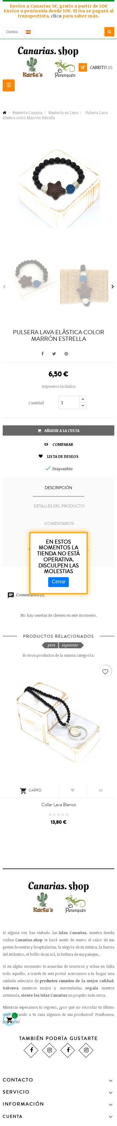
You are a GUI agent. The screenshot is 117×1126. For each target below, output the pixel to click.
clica (57, 16)
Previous (4, 287)
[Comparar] (100, 790)
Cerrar (58, 582)
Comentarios (59, 524)
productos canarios (57, 980)
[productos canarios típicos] (58, 61)
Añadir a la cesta (62, 430)
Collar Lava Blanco (58, 804)
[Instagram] (49, 1050)
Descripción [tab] (58, 488)
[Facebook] (31, 1050)
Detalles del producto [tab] (59, 506)
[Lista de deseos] (72, 790)
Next (113, 287)
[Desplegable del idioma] (28, 32)
